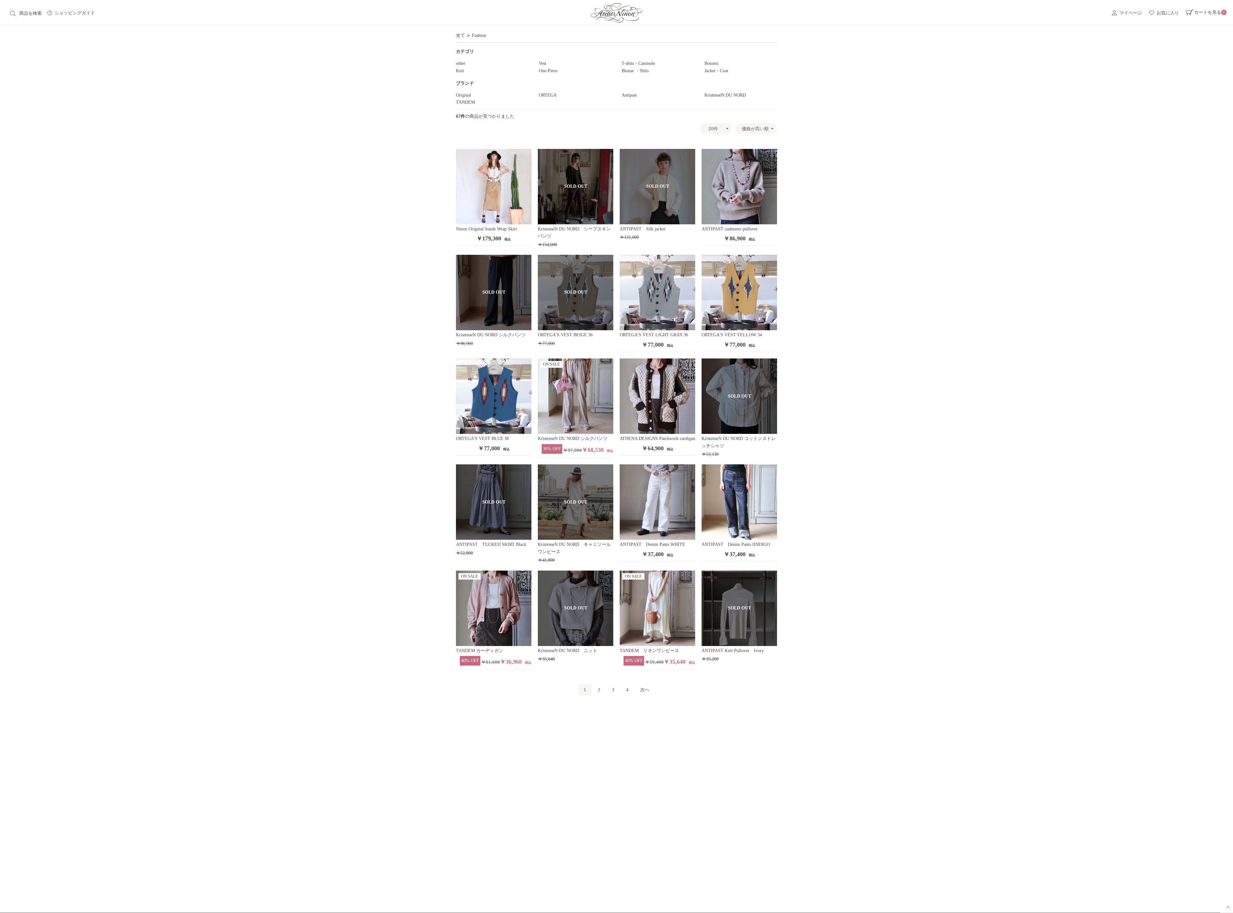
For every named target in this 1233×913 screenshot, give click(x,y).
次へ (644, 689)
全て (460, 35)
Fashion (479, 35)
